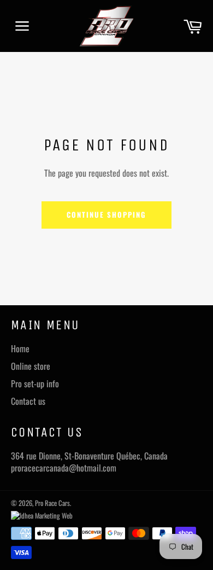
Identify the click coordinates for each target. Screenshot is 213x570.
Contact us (28, 401)
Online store (30, 366)
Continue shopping (106, 214)
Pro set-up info (35, 383)
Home (20, 348)
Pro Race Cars (52, 503)
